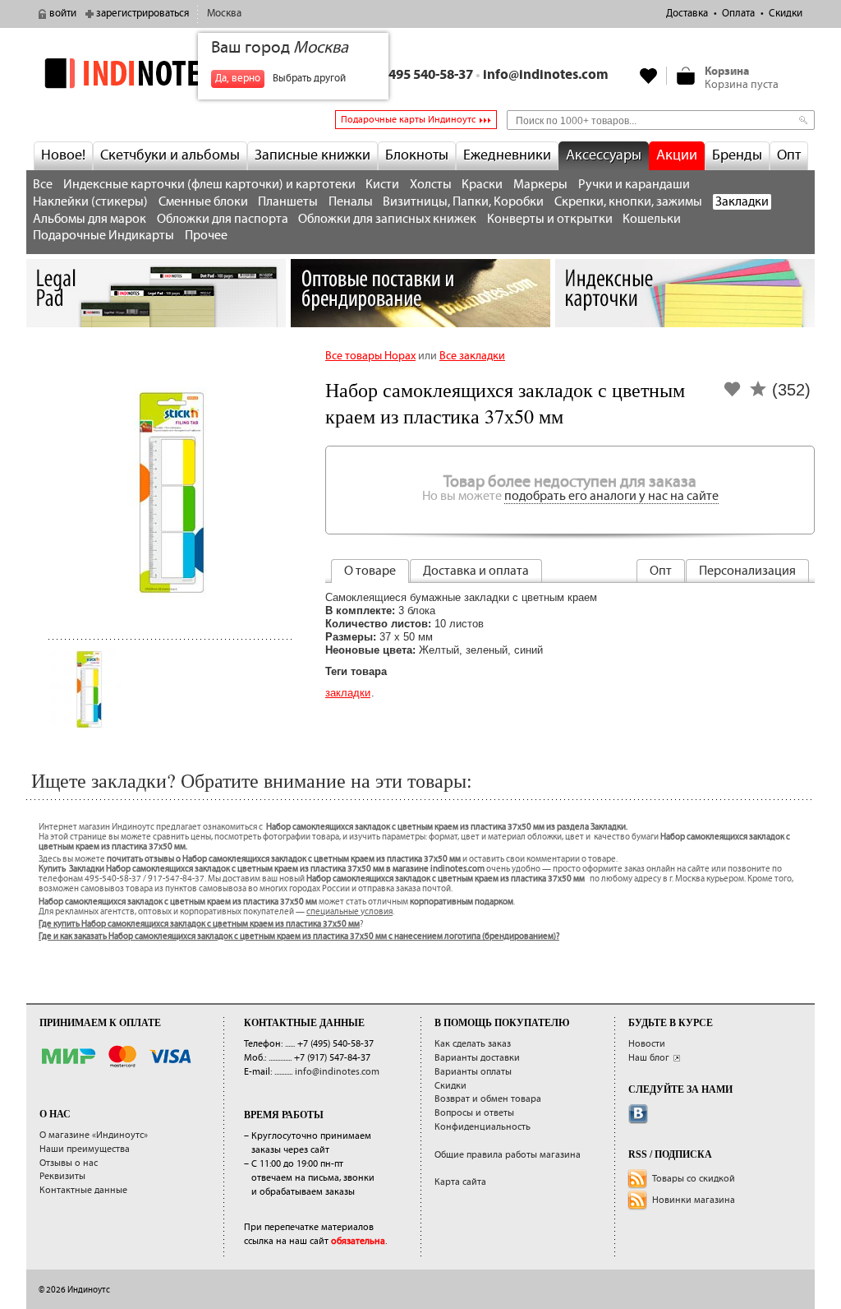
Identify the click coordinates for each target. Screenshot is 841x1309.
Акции (676, 155)
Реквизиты (62, 1176)
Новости (646, 1043)
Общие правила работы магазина (507, 1154)
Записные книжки (312, 155)
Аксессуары (603, 155)
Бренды (737, 155)
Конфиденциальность (482, 1127)
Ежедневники (507, 155)
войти (62, 13)
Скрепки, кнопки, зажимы (628, 202)
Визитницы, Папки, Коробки (463, 202)
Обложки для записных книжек (387, 219)
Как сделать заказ (472, 1043)
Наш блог (648, 1057)
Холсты (431, 185)
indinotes (156, 72)
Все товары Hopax (370, 356)
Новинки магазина (693, 1200)
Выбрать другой (309, 78)
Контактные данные (83, 1190)
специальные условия (349, 912)
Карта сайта (460, 1182)
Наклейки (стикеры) (90, 202)
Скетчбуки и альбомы (170, 155)
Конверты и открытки (550, 219)
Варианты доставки (477, 1057)
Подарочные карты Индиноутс (408, 119)
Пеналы (351, 202)
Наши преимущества (84, 1149)
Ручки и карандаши (634, 185)
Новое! (63, 155)
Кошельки (652, 219)
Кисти (382, 185)
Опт (789, 155)
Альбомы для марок (89, 219)
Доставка (687, 13)
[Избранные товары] (649, 76)
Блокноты (416, 155)
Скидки (785, 13)
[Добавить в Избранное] (733, 394)
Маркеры (540, 185)
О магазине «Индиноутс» (93, 1135)
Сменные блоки (203, 202)
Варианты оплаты (473, 1071)
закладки (347, 693)
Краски (482, 185)
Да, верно (237, 78)
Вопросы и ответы (474, 1113)
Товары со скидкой (693, 1178)
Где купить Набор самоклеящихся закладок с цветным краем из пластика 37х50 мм (199, 924)
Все (43, 185)
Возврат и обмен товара (487, 1099)
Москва (224, 13)
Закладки (742, 202)
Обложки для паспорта (222, 219)
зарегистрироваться (142, 13)
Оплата (738, 13)
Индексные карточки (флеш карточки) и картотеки (209, 185)
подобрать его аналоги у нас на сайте (611, 496)
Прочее (206, 236)
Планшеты (288, 202)
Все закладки (472, 356)
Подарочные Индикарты (103, 236)
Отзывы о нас (68, 1163)
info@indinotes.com (546, 75)
